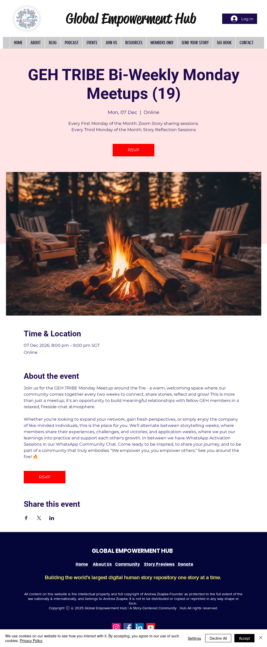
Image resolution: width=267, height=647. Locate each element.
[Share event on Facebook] (26, 518)
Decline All (218, 638)
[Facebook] (127, 627)
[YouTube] (150, 627)
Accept (244, 638)
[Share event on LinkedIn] (51, 518)
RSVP (133, 150)
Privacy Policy (31, 640)
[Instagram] (116, 627)
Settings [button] (194, 638)
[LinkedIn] (139, 627)
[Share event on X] (39, 518)
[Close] (261, 638)
